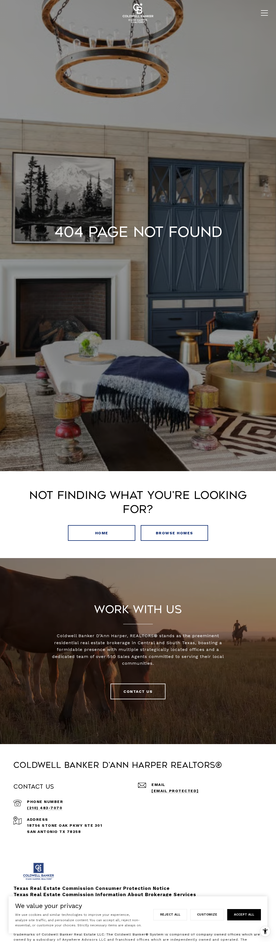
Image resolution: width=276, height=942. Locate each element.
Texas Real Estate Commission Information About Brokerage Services (104, 894)
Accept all (244, 914)
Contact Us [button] (138, 691)
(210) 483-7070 (44, 808)
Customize (207, 914)
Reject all (170, 914)
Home (101, 533)
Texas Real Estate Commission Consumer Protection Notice (91, 888)
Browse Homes (174, 533)
